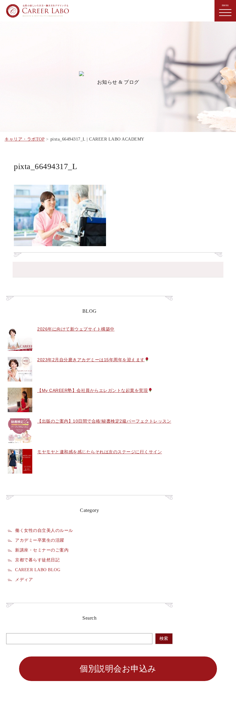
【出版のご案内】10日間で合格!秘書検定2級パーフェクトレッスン (104, 421)
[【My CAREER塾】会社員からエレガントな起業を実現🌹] (20, 415)
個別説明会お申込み (118, 668)
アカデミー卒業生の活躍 (39, 540)
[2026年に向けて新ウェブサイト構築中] (20, 354)
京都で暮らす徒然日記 (37, 559)
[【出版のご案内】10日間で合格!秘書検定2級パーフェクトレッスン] (20, 446)
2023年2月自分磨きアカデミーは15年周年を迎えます (91, 359)
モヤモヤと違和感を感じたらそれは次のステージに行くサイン (99, 451)
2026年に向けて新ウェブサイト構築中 (76, 329)
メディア (24, 579)
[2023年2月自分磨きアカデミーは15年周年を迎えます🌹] (20, 384)
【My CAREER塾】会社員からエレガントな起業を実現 (92, 390)
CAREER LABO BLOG (37, 569)
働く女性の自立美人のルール (44, 530)
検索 (163, 638)
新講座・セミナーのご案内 (42, 550)
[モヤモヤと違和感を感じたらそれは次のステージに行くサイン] (20, 476)
